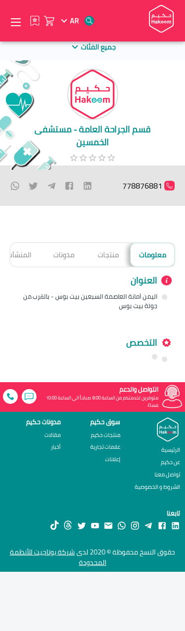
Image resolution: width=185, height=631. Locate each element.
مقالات (52, 435)
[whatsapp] (15, 185)
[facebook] (69, 185)
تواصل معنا (167, 474)
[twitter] (33, 185)
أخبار (56, 447)
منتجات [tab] (108, 254)
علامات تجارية (105, 447)
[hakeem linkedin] (175, 524)
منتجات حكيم (105, 435)
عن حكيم (170, 462)
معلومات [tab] (152, 254)
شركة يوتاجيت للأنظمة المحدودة (58, 557)
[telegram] (51, 185)
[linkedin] (87, 185)
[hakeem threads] (68, 525)
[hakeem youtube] (95, 525)
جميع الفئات (98, 46)
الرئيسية (170, 449)
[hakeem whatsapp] (121, 525)
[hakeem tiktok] (54, 525)
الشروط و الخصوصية (157, 486)
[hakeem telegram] (148, 525)
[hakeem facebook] (162, 525)
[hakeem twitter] (81, 525)
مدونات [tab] (63, 254)
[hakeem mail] (108, 525)
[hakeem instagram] (135, 525)
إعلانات (112, 459)
